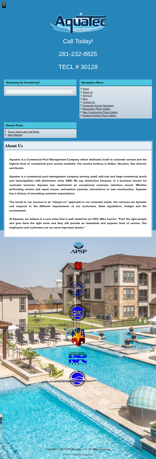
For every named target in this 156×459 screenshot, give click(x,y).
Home (86, 88)
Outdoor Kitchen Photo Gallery (99, 115)
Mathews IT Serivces (84, 454)
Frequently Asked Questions (98, 105)
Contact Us (89, 102)
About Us (88, 92)
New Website (15, 135)
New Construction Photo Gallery (100, 112)
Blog (85, 99)
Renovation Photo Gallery (97, 108)
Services (87, 95)
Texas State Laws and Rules (23, 131)
